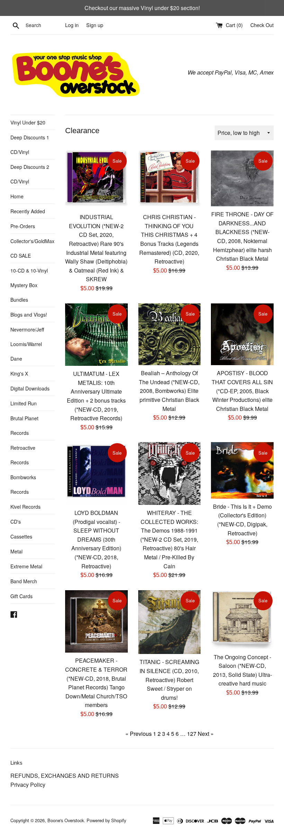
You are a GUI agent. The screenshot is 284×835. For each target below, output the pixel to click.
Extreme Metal (26, 566)
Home (17, 196)
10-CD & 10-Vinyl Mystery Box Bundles (29, 285)
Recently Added (27, 211)
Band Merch (23, 581)
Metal (16, 551)
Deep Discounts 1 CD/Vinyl (29, 144)
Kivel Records (25, 506)
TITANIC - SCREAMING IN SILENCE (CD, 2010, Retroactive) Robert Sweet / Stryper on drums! (169, 679)
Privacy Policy (27, 785)
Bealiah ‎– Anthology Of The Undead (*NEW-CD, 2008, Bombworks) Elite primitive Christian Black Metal (169, 390)
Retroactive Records (22, 455)
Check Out (262, 24)
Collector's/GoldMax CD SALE (32, 248)
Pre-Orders (22, 226)
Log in (72, 24)
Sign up (94, 24)
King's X (19, 373)
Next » (206, 734)
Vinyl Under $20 (27, 122)
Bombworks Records (23, 484)
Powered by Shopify (106, 820)
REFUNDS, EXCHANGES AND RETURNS (64, 776)
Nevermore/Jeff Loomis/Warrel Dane (27, 344)
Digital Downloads (30, 388)
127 (191, 734)
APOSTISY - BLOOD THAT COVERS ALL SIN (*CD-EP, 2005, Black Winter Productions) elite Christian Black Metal (242, 390)
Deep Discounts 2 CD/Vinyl (29, 174)
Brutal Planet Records (24, 425)
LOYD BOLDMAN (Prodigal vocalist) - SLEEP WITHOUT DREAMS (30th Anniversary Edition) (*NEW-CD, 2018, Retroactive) (96, 539)
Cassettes (21, 536)
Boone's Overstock (65, 820)
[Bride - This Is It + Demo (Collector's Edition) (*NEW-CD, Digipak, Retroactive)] (242, 470)
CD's (15, 521)
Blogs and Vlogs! (28, 314)
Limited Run (23, 403)
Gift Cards (21, 596)
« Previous (138, 734)
